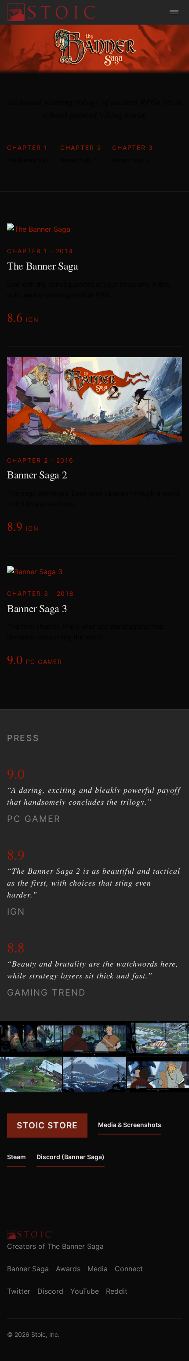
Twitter (18, 1291)
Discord (50, 1291)
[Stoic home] (50, 12)
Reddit (116, 1291)
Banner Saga (28, 1268)
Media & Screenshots (129, 1124)
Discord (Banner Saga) (70, 1156)
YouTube (84, 1291)
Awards (68, 1268)
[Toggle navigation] (174, 12)
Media (97, 1268)
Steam (16, 1156)
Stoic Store (47, 1125)
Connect (129, 1268)
